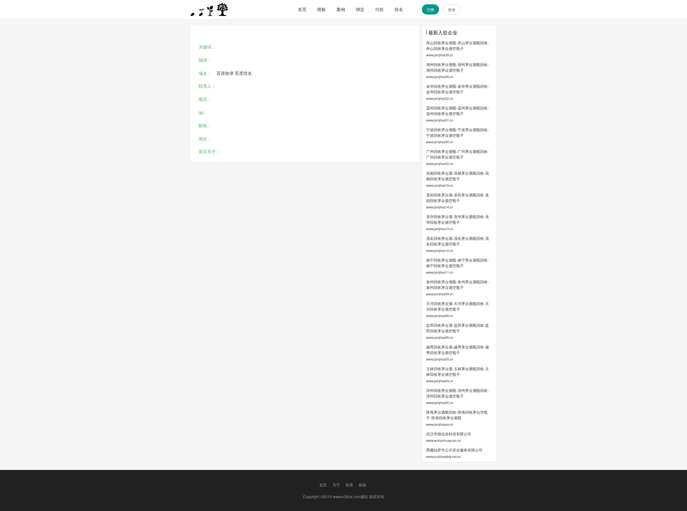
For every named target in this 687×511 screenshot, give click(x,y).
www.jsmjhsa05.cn (439, 359)
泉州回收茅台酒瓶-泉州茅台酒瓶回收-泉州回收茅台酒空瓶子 (457, 284)
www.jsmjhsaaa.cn (439, 424)
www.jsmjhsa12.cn (439, 250)
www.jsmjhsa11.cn (439, 272)
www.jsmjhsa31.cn (439, 120)
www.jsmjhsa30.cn (439, 141)
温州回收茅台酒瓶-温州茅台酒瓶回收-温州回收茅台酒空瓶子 (457, 110)
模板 (321, 9)
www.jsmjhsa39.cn (439, 55)
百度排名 (243, 73)
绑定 (360, 9)
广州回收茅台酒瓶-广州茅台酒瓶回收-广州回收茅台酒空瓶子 (457, 154)
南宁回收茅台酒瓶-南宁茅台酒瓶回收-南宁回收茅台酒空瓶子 (457, 262)
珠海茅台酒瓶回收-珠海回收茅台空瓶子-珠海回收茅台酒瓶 (457, 414)
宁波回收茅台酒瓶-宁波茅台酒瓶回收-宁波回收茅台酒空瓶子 (457, 132)
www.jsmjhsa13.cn (439, 228)
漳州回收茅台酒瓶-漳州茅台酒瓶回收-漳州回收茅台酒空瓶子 (457, 393)
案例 (341, 9)
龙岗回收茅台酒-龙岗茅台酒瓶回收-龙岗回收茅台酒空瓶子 (457, 197)
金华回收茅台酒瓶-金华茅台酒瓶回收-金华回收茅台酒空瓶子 (457, 88)
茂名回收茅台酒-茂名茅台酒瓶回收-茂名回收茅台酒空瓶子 (457, 241)
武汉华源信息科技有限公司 (448, 433)
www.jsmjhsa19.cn (439, 185)
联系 (349, 484)
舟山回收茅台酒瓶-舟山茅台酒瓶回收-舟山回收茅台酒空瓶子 (457, 45)
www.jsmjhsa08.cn (439, 315)
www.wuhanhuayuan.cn (443, 440)
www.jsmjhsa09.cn (439, 294)
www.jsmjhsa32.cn (439, 98)
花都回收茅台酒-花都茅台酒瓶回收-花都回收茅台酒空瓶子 (457, 175)
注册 (430, 9)
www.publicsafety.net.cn (443, 456)
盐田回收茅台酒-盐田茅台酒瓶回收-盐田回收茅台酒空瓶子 (457, 327)
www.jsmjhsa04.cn (439, 380)
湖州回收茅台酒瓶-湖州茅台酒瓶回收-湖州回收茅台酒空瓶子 (457, 67)
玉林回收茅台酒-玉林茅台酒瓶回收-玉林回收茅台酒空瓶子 (457, 371)
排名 (398, 9)
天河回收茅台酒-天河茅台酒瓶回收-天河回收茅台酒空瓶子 (457, 306)
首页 (302, 9)
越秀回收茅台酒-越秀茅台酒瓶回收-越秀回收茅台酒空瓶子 (457, 349)
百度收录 (225, 73)
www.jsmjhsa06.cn (439, 337)
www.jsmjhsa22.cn (439, 163)
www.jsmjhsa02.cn (439, 402)
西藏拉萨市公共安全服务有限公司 (454, 450)
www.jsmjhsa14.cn (439, 207)
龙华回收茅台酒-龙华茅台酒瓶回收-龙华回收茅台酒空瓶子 (457, 219)
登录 (451, 9)
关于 (336, 484)
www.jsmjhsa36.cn (439, 76)
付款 (379, 9)
